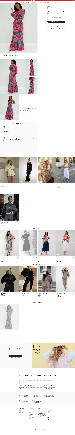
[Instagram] (39, 429)
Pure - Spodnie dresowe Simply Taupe (62, 294)
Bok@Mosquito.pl (49, 412)
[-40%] (47, 169)
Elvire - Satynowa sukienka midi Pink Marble (6, 257)
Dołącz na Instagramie (36, 402)
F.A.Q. (29, 412)
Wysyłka (30, 409)
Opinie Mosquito (31, 414)
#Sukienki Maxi (53, 370)
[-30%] (47, 242)
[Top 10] (9, 279)
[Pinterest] (35, 429)
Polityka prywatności (40, 409)
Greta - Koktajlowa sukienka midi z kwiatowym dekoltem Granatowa (43, 257)
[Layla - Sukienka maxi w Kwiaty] (31, 67)
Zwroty (29, 418)
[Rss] (43, 429)
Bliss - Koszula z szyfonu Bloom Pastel (43, 184)
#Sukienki (26, 370)
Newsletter (30, 410)
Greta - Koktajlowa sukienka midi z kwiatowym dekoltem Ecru (62, 257)
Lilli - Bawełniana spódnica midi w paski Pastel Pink (62, 184)
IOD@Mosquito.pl (49, 417)
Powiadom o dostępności (55, 21)
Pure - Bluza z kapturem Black (5, 293)
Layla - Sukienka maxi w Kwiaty (6, 331)
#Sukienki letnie (31, 370)
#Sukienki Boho (46, 370)
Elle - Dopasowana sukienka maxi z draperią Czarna (25, 184)
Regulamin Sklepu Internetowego (42, 411)
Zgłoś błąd (30, 416)
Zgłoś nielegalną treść (31, 417)
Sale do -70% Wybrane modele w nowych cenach (37, 0)
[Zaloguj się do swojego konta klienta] (55, 2)
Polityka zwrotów (40, 412)
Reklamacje (30, 413)
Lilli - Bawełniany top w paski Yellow (6, 183)
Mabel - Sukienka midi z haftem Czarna (24, 257)
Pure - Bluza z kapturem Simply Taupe (43, 294)
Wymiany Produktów (31, 411)
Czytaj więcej (22, 403)
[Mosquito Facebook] (31, 429)
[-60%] (28, 169)
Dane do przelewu (21, 412)
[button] (56, 2)
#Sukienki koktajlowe (39, 370)
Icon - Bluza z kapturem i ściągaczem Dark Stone (5, 222)
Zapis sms (30, 415)
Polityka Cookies (40, 410)
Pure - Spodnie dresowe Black (24, 293)
